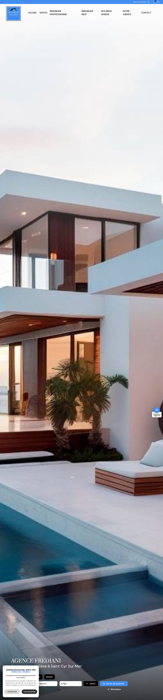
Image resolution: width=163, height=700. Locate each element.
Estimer (49, 677)
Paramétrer (12, 692)
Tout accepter (29, 692)
